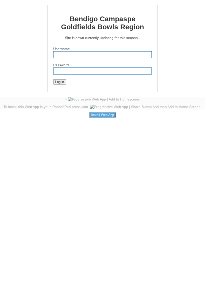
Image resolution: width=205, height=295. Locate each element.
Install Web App (102, 115)
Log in (59, 82)
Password (61, 65)
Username (61, 49)
